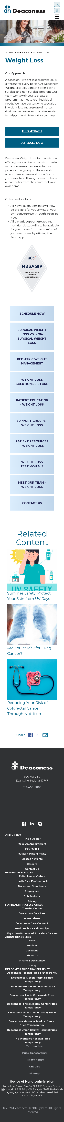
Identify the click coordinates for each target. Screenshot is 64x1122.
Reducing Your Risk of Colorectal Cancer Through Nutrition (27, 708)
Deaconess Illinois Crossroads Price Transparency (32, 996)
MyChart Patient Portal (32, 853)
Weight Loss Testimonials (32, 464)
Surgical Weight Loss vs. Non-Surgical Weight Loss (32, 336)
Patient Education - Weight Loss (32, 402)
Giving (32, 965)
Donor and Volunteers (32, 886)
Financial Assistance (32, 960)
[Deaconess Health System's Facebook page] (24, 824)
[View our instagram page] (40, 824)
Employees (32, 891)
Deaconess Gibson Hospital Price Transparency (32, 979)
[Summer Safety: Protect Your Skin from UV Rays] (32, 570)
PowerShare (32, 918)
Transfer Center (32, 908)
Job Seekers (32, 896)
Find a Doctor (32, 838)
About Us (32, 955)
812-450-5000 (32, 787)
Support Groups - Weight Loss (32, 423)
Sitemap (34, 1073)
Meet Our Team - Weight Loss (32, 485)
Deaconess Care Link (32, 913)
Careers (32, 863)
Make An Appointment (32, 843)
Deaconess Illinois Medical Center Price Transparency (32, 1005)
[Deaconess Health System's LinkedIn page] (32, 824)
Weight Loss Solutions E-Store (32, 382)
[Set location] (57, 10)
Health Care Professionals (32, 881)
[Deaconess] (28, 8)
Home (9, 52)
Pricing (32, 901)
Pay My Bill (32, 848)
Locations (32, 950)
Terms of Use (34, 1046)
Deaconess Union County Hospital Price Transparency (32, 1031)
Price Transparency (34, 1052)
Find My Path (32, 131)
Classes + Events (32, 858)
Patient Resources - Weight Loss (32, 443)
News (32, 940)
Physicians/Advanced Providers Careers (32, 933)
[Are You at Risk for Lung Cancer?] (32, 624)
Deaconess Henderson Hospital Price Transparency (32, 988)
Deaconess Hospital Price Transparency (32, 972)
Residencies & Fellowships (32, 928)
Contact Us (32, 503)
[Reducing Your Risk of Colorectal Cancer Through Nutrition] (32, 679)
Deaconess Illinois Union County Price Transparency (32, 1014)
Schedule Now (32, 142)
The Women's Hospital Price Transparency (32, 1040)
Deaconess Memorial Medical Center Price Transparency (32, 1023)
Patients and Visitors (32, 876)
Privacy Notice (35, 1059)
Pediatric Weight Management (32, 361)
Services (23, 52)
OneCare (34, 1066)
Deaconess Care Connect (32, 923)
